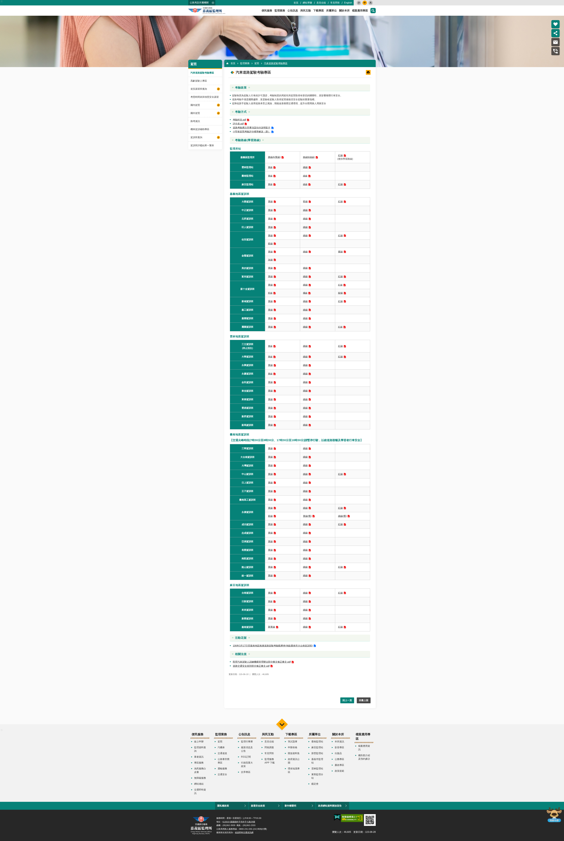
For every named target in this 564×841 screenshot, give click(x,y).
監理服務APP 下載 (270, 761)
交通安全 (222, 774)
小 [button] (359, 2)
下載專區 (318, 10)
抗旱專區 (245, 772)
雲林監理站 (317, 768)
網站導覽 (307, 2)
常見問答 (335, 2)
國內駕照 (195, 105)
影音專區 (339, 747)
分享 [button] (555, 33)
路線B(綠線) (309, 157)
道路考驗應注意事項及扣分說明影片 (251, 127)
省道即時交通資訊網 (244, 832)
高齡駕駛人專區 (198, 81)
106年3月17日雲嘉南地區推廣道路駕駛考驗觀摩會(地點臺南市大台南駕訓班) (273, 645)
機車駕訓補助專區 (199, 129)
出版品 (338, 753)
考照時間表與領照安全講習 (204, 97)
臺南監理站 (317, 741)
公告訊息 (292, 10)
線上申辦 (199, 741)
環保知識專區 (294, 770)
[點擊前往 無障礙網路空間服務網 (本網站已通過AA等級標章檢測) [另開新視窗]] (352, 818)
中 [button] (365, 2)
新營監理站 (317, 753)
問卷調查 (269, 747)
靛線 (340, 293)
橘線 (305, 293)
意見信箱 (321, 2)
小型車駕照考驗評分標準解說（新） (251, 131)
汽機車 (221, 747)
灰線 (270, 260)
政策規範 (339, 771)
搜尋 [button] (373, 10)
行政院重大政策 (247, 764)
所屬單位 (331, 10)
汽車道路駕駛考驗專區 (202, 72)
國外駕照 (195, 113)
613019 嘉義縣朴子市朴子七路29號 (239, 822)
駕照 (256, 63)
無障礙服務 (200, 778)
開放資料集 (294, 753)
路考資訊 (195, 121)
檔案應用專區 (360, 10)
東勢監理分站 (317, 776)
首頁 (296, 2)
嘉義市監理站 (317, 761)
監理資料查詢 (200, 749)
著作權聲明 (290, 805)
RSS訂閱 (246, 757)
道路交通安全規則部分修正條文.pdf (251, 666)
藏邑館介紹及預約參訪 (364, 757)
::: (1, 1)
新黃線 (271, 627)
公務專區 (339, 759)
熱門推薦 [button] (555, 24)
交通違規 (222, 753)
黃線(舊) (307, 516)
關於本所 (344, 10)
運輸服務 (222, 768)
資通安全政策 (258, 805)
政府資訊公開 (294, 761)
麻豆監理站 (317, 747)
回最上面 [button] (363, 700)
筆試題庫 (292, 741)
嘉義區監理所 (214, 10)
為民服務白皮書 (200, 770)
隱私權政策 (223, 805)
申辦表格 (292, 747)
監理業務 (280, 10)
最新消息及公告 (247, 749)
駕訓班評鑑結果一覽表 (202, 145)
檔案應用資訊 (364, 748)
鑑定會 (314, 784)
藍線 (305, 201)
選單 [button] (282, 724)
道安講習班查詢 (198, 89)
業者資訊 (199, 757)
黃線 (270, 167)
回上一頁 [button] (347, 700)
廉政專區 (339, 765)
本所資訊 (339, 741)
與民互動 (305, 10)
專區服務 (199, 762)
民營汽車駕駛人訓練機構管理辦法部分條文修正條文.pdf (262, 662)
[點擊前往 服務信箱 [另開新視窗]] (555, 42)
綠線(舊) (342, 516)
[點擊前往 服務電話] (555, 51)
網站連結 (199, 784)
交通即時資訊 (200, 791)
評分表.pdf (238, 123)
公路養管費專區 (223, 761)
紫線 (340, 251)
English (348, 2)
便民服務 (267, 10)
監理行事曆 (247, 741)
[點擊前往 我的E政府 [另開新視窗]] (337, 817)
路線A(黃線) (274, 157)
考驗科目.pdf (239, 119)
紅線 (340, 155)
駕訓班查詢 (196, 137)
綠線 (305, 167)
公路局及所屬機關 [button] (199, 2)
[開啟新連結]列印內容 (368, 72)
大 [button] (370, 2)
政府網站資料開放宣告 (330, 805)
